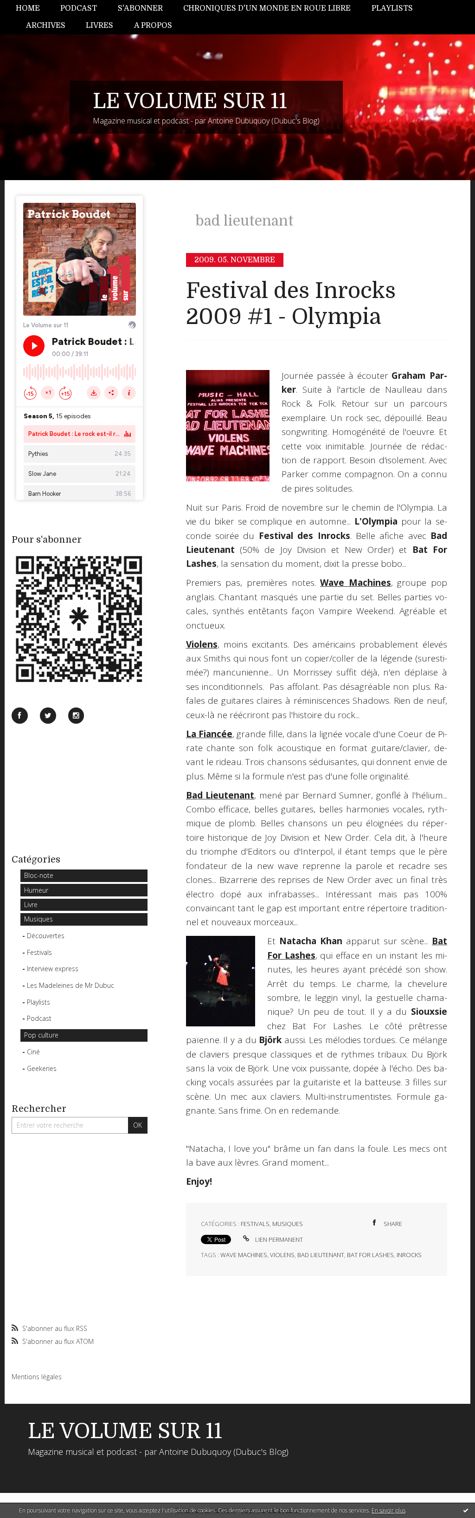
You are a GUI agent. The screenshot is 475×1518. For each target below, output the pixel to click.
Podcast (78, 8)
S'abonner (140, 8)
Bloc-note (38, 875)
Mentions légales (37, 1376)
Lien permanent (278, 1239)
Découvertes (45, 935)
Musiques (38, 919)
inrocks (409, 1255)
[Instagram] (76, 715)
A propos (153, 25)
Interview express (52, 968)
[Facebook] (20, 715)
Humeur (36, 890)
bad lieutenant (320, 1255)
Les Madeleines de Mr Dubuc (70, 985)
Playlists (392, 8)
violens (282, 1255)
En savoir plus (388, 1510)
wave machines (243, 1255)
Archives (45, 25)
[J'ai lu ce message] (465, 1510)
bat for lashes (370, 1255)
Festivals (39, 952)
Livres (99, 25)
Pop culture (41, 1035)
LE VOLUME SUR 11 (190, 101)
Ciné (33, 1051)
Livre (31, 904)
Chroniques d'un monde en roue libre (267, 8)
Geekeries (42, 1068)
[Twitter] (48, 715)
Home (28, 8)
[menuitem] (33, 8)
